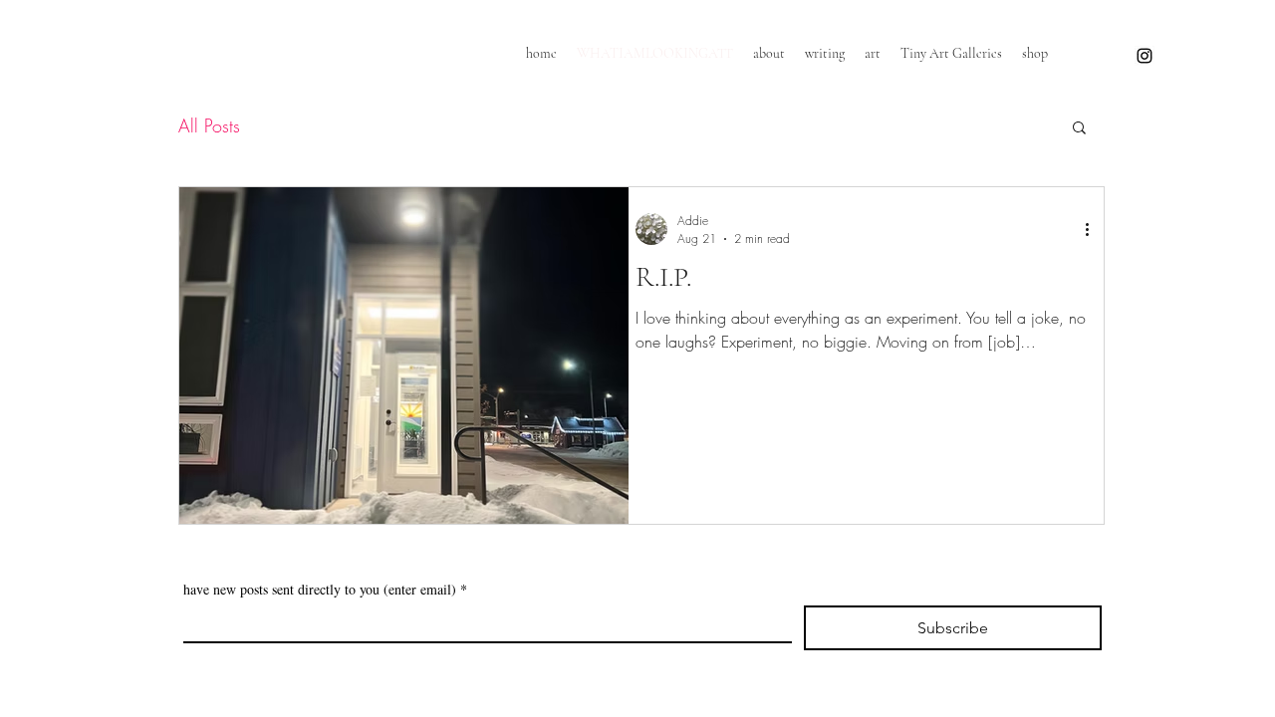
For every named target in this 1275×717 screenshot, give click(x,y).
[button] (1079, 129)
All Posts (209, 125)
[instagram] (1144, 56)
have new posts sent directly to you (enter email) (325, 589)
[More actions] (1094, 229)
